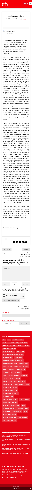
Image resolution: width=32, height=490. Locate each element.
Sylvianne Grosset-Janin (10, 417)
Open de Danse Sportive (10, 402)
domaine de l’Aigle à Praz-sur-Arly (13, 360)
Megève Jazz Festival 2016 (10, 387)
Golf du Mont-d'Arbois (21, 366)
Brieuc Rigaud (7, 346)
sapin (25, 411)
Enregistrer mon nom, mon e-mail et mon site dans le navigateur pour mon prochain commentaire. (15, 289)
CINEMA (15, 19)
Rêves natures (7, 411)
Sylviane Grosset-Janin (9, 414)
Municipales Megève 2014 (10, 399)
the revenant (23, 417)
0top (4, 340)
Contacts (4, 476)
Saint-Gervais (17, 411)
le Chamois (6, 372)
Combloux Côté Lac (8, 352)
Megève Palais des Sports (10, 393)
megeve (27, 384)
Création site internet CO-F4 (9, 477)
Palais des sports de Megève (11, 405)
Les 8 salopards (16, 372)
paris (23, 405)
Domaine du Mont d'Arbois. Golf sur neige (15, 363)
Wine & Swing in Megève (9, 420)
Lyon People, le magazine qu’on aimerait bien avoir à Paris (16, 440)
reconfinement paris (22, 408)
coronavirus (20, 352)
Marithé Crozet (7, 384)
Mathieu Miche (18, 384)
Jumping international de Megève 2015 (14, 369)
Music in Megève (24, 399)
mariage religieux (19, 381)
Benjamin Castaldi (21, 343)
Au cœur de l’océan (8, 343)
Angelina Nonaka (18, 340)
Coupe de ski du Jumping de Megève (13, 354)
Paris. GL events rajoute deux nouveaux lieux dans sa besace (16, 444)
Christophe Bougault (9, 349)
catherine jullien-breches (21, 346)
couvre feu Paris (8, 357)
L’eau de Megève (7, 381)
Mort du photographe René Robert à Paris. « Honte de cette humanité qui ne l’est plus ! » (15, 449)
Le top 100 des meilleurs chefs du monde (15, 375)
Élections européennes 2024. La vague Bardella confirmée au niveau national (14, 435)
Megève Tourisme (8, 396)
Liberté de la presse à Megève (11, 378)
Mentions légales (19, 476)
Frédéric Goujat (7, 366)
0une (9, 340)
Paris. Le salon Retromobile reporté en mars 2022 (15, 453)
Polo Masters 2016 (8, 408)
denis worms (18, 357)
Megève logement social (10, 390)
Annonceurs (11, 476)
